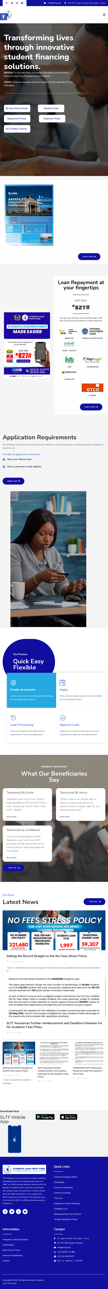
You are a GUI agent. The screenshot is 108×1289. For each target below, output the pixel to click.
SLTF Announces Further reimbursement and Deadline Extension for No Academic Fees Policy (54, 1025)
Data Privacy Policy (11, 1250)
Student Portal (51, 108)
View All (12, 867)
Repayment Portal (16, 118)
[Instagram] (18, 1211)
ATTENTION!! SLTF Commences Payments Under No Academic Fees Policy (87, 1071)
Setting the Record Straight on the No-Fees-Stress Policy (47, 956)
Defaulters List (60, 1208)
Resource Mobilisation (12, 1255)
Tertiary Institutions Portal (65, 1219)
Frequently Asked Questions (15, 1239)
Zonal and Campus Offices (65, 1177)
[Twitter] (11, 1211)
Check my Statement (63, 1187)
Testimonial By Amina (73, 792)
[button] (3, 16)
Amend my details (62, 1193)
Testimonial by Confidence (23, 830)
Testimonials (8, 1245)
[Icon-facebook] (5, 1211)
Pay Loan (58, 1198)
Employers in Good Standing (67, 1203)
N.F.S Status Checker (16, 128)
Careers (6, 1260)
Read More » (12, 817)
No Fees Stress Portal (17, 108)
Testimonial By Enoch (20, 792)
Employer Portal (52, 118)
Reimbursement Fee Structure (67, 1214)
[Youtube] (25, 1211)
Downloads (59, 1182)
